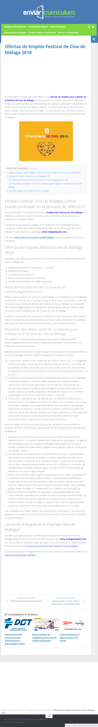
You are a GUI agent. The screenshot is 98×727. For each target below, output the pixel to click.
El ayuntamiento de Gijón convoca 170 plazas (69, 637)
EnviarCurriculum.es (17, 710)
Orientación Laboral (38, 26)
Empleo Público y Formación (42, 32)
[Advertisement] (25, 77)
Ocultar (32, 168)
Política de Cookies (71, 725)
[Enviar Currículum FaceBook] (89, 27)
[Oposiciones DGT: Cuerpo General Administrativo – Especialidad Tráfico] (18, 624)
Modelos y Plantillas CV (15, 26)
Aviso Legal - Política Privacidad (88, 725)
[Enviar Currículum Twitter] (93, 27)
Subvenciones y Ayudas (15, 32)
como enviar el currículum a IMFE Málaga (34, 237)
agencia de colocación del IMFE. (20, 554)
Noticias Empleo (58, 26)
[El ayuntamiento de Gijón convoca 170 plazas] (73, 624)
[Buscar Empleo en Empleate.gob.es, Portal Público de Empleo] (46, 624)
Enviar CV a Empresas (68, 32)
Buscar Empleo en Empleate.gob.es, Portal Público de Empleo (44, 637)
